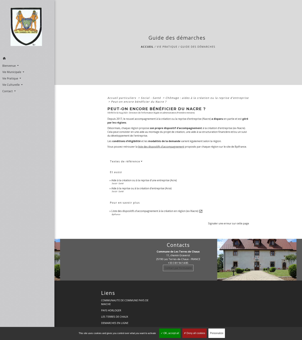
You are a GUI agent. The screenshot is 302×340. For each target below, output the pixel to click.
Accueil (147, 46)
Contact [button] (8, 91)
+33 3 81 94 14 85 (178, 263)
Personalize (216, 333)
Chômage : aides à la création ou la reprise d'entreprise (207, 98)
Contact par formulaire (178, 268)
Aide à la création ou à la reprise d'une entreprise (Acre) (144, 180)
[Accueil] (27, 28)
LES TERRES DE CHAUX (114, 316)
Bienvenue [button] (9, 65)
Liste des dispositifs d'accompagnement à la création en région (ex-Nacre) (157, 211)
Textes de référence (125, 161)
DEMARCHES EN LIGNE (114, 323)
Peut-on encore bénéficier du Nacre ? (138, 101)
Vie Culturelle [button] (11, 85)
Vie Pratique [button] (10, 78)
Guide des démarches (198, 46)
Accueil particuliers (122, 98)
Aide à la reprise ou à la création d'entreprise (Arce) (141, 188)
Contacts (178, 245)
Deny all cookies (195, 333)
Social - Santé (151, 98)
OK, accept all (171, 333)
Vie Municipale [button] (12, 72)
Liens (108, 293)
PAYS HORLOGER (111, 310)
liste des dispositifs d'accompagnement (161, 146)
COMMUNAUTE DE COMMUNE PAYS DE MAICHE (124, 302)
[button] (27, 58)
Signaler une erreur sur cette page (228, 223)
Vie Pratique (167, 46)
